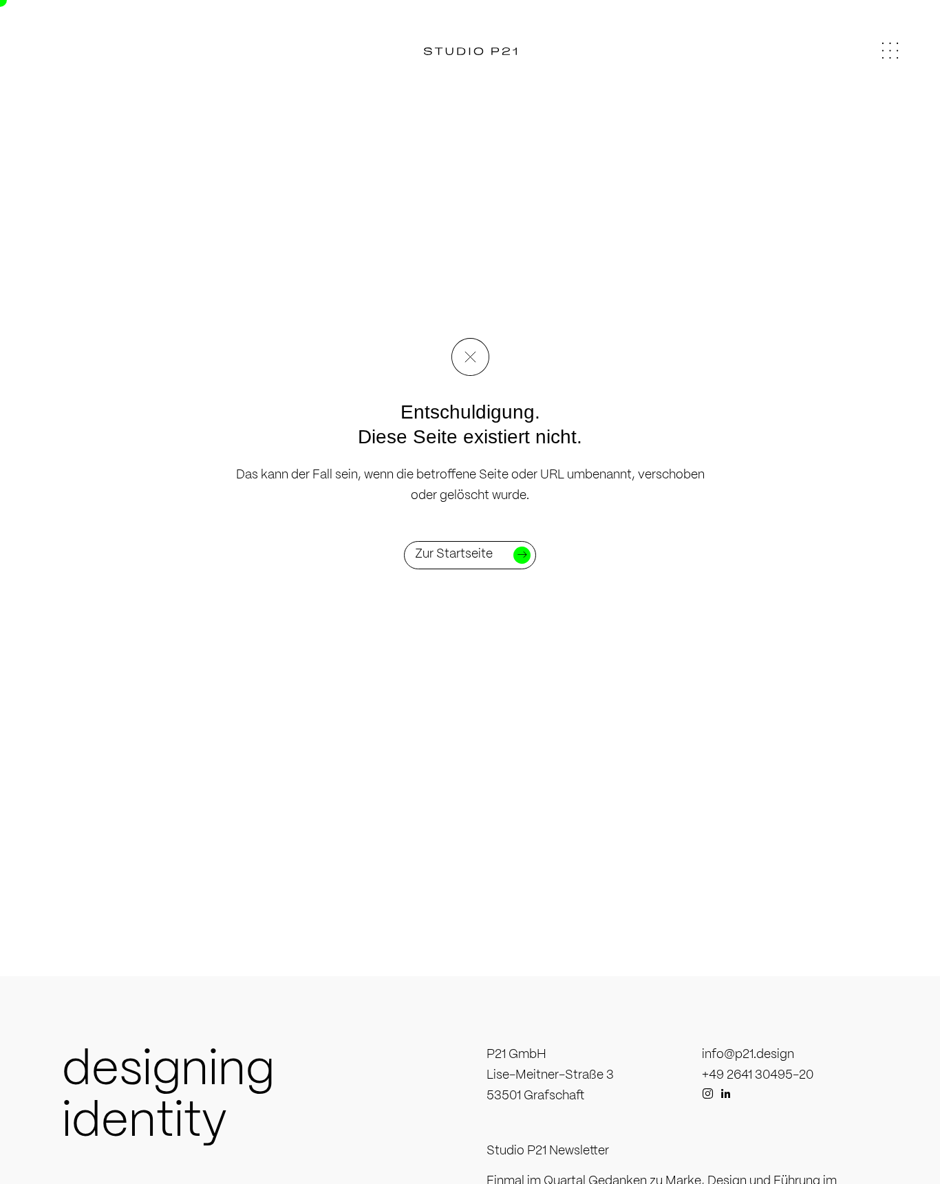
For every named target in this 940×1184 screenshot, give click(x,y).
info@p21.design (748, 1055)
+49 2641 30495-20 (757, 1075)
